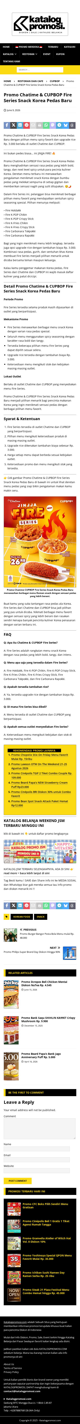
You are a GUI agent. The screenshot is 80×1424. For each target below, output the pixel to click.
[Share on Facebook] (7, 125)
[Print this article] (39, 125)
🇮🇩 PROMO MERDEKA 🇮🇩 (28, 46)
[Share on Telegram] (59, 125)
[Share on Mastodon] (52, 125)
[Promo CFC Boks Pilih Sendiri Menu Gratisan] (14, 1209)
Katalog (8, 54)
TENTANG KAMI (11, 61)
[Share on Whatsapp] (46, 125)
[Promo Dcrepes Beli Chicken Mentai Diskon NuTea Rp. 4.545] (11, 994)
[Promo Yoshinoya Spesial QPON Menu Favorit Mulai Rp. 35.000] (14, 1260)
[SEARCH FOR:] (40, 69)
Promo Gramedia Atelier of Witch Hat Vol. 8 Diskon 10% (47, 1239)
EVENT (46, 54)
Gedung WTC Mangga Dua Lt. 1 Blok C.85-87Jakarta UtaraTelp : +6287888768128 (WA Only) (28, 1404)
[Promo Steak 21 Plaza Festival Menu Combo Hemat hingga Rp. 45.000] (14, 1295)
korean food (21, 916)
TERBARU (53, 46)
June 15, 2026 (30, 989)
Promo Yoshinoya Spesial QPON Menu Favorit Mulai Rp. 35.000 (47, 1257)
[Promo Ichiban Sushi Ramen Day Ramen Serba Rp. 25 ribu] (14, 1277)
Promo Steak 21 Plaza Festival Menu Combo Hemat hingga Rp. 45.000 (46, 1291)
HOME (6, 46)
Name (7, 1144)
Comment (10, 1116)
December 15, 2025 (33, 1025)
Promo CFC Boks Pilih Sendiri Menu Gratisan (45, 1205)
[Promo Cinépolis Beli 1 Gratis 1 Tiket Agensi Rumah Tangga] (14, 1226)
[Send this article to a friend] (33, 125)
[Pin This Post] (26, 125)
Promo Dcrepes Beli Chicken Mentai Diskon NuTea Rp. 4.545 (44, 983)
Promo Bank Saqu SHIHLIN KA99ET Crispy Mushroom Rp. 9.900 (48, 1019)
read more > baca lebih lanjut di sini (26, 873)
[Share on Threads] (72, 125)
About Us (9, 1364)
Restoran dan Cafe (30, 81)
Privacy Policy (11, 1372)
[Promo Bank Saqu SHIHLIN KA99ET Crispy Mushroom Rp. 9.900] (11, 1030)
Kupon (60, 54)
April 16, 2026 (30, 1061)
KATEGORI (69, 46)
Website (9, 1166)
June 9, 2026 (13, 110)
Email (7, 1155)
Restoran (28, 54)
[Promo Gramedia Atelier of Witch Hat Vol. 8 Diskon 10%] (14, 1243)
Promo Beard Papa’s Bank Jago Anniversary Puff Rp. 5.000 (41, 1055)
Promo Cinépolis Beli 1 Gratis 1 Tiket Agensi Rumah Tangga (46, 1222)
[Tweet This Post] (13, 125)
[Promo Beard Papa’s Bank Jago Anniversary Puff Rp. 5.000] (11, 1066)
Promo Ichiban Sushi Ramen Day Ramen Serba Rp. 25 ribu (44, 1274)
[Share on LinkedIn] (20, 125)
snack (40, 916)
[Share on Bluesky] (66, 125)
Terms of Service (13, 1368)
